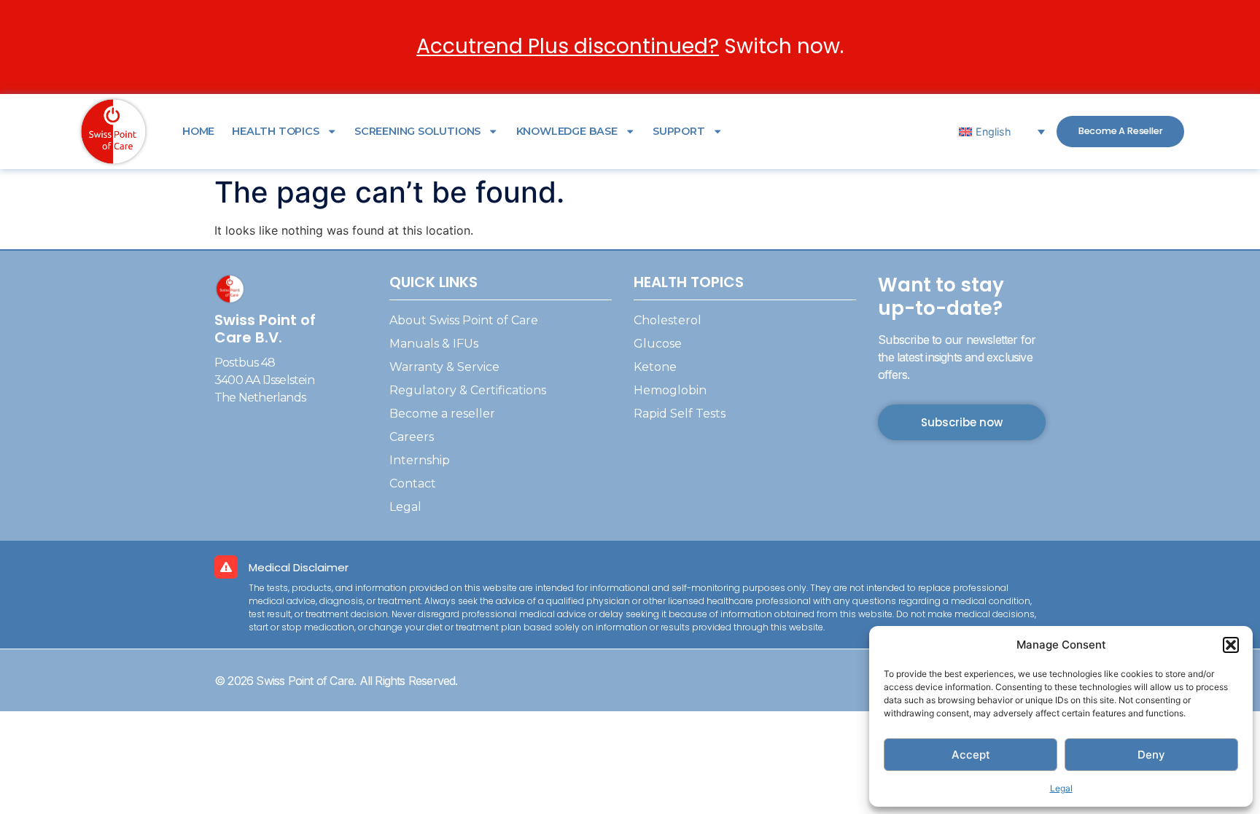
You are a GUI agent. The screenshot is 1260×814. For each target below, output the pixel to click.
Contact (412, 483)
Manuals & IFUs (433, 344)
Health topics (275, 131)
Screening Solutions (417, 131)
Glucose (658, 344)
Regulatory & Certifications (467, 390)
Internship (419, 460)
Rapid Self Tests (680, 413)
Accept (971, 755)
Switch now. (630, 46)
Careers (411, 437)
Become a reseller (442, 413)
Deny (1151, 755)
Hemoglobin (670, 390)
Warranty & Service (444, 367)
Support (679, 131)
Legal (1061, 788)
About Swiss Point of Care (463, 320)
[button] (1231, 645)
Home (198, 131)
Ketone (655, 367)
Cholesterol (667, 320)
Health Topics (689, 282)
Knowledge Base (567, 131)
